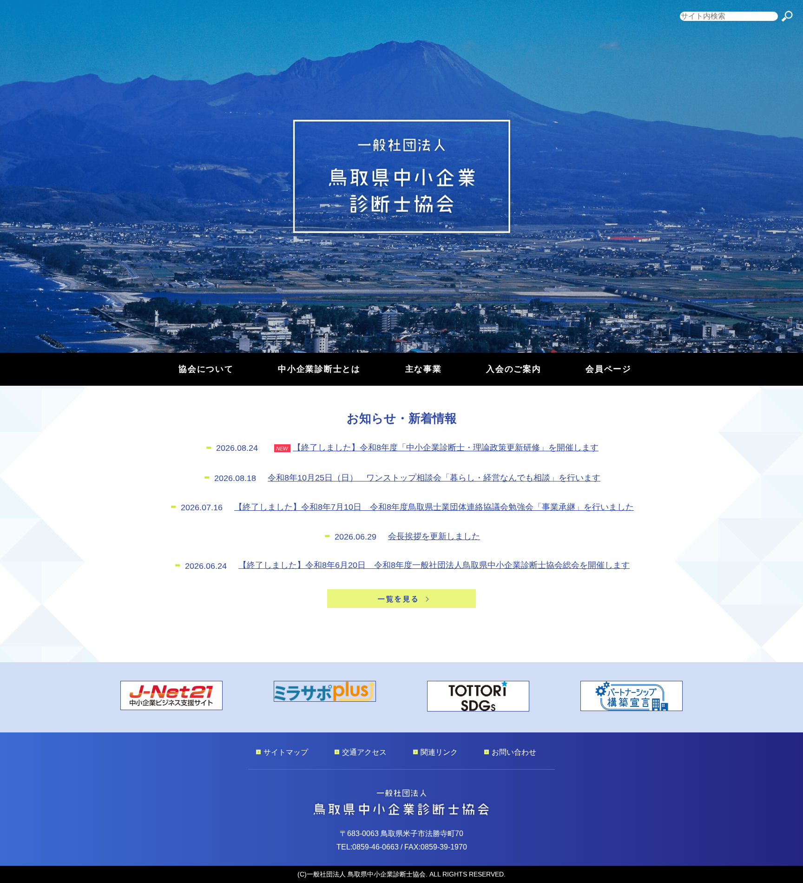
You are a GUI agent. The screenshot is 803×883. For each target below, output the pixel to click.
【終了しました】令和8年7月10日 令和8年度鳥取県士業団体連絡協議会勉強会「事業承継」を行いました (434, 507)
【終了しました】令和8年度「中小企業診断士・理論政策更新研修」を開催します (446, 447)
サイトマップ (285, 752)
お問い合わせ (514, 752)
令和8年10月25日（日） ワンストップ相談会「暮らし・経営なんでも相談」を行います (434, 477)
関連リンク (439, 752)
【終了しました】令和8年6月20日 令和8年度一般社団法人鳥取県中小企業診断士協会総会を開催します (434, 565)
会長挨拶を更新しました (434, 536)
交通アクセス (364, 752)
